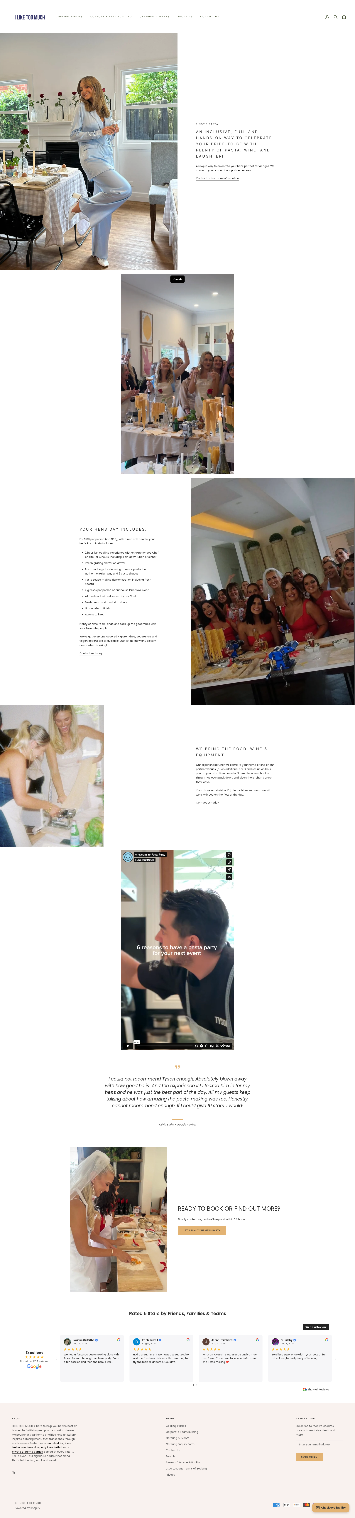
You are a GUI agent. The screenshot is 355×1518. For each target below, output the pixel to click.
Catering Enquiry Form (180, 1444)
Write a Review (315, 1327)
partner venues (206, 769)
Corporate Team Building (111, 16)
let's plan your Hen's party (202, 1230)
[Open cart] (344, 17)
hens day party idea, (40, 1447)
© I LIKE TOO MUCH (28, 1503)
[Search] (336, 17)
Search (170, 1456)
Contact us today (91, 653)
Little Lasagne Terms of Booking (186, 1468)
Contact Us (209, 16)
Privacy (170, 1475)
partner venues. (240, 170)
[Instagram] (13, 1472)
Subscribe (309, 1456)
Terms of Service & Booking (183, 1462)
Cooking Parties (69, 16)
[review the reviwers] (118, 1340)
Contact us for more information (217, 178)
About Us (185, 16)
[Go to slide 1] (193, 1385)
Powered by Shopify (27, 1508)
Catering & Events (155, 16)
